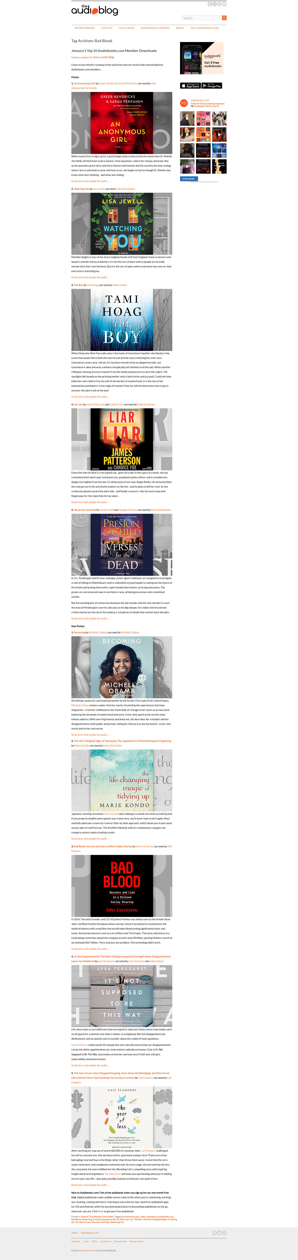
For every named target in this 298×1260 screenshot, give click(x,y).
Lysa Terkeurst (106, 961)
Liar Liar (78, 404)
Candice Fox (116, 404)
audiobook (152, 1216)
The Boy (78, 285)
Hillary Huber (119, 285)
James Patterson (95, 404)
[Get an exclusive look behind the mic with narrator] (187, 118)
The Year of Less (82, 1222)
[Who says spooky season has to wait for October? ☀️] (219, 166)
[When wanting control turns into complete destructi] (187, 150)
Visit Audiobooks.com (204, 28)
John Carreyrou (144, 846)
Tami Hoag (92, 285)
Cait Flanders (145, 1077)
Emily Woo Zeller (112, 745)
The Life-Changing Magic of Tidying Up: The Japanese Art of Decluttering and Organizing (122, 741)
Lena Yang (107, 57)
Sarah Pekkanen (128, 83)
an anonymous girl (130, 1216)
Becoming (79, 632)
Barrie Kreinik (89, 88)
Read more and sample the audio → (90, 181)
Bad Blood (76, 1219)
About (180, 28)
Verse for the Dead (100, 1222)
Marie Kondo (81, 745)
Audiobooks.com (90, 1233)
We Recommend (84, 28)
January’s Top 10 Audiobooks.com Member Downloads (114, 51)
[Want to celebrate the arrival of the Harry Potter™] (203, 166)
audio (143, 1216)
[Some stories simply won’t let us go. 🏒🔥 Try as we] (187, 166)
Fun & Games (126, 28)
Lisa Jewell (99, 188)
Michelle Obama (98, 632)
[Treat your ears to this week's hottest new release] (203, 118)
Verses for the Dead (85, 509)
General (84, 1216)
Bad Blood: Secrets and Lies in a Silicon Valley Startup (103, 846)
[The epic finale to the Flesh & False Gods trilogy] (187, 134)
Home (74, 1233)
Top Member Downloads (101, 1216)
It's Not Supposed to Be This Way (108, 1219)
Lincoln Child (106, 509)
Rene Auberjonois (161, 509)
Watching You (81, 188)
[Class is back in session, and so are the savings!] (219, 118)
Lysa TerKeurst (79, 1045)
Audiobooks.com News (155, 28)
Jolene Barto (157, 961)
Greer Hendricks (108, 83)
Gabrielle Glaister (125, 188)
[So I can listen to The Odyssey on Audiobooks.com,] (219, 134)
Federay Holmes (146, 404)
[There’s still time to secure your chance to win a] (203, 150)
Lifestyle (107, 28)
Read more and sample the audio (90, 838)
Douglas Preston (128, 509)
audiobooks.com (166, 1216)
